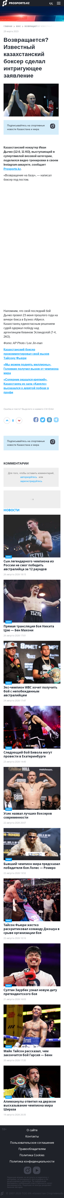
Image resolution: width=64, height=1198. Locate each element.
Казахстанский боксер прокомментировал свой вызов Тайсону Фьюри (26, 354)
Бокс (18, 26)
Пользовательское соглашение (32, 1143)
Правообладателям (32, 1149)
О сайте (32, 1130)
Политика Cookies (32, 1155)
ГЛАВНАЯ (8, 26)
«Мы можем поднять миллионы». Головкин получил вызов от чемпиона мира (31, 369)
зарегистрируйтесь (31, 481)
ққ (51, 3)
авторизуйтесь (28, 477)
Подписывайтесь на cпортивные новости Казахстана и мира (26, 127)
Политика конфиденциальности (32, 1161)
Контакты (32, 1136)
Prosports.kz (12, 168)
